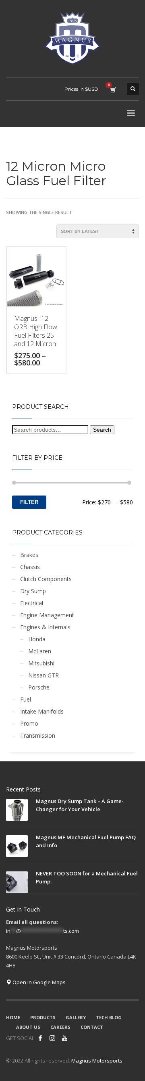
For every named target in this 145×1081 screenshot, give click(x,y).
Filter (29, 502)
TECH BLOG (109, 1017)
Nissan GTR (43, 675)
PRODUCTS (43, 1017)
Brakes (29, 555)
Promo (29, 723)
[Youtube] (64, 1038)
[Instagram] (52, 1038)
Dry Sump (33, 591)
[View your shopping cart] (112, 89)
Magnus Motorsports (96, 1060)
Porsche (39, 687)
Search (102, 429)
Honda (37, 639)
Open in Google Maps (38, 982)
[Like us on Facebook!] (40, 1038)
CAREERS (60, 1027)
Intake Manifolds (42, 711)
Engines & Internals (45, 627)
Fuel (25, 699)
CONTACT (92, 1027)
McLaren (39, 651)
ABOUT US (28, 1027)
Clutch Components (46, 579)
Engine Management (47, 615)
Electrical (31, 603)
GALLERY (76, 1017)
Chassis (30, 567)
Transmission (37, 735)
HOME (13, 1017)
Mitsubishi (41, 663)
